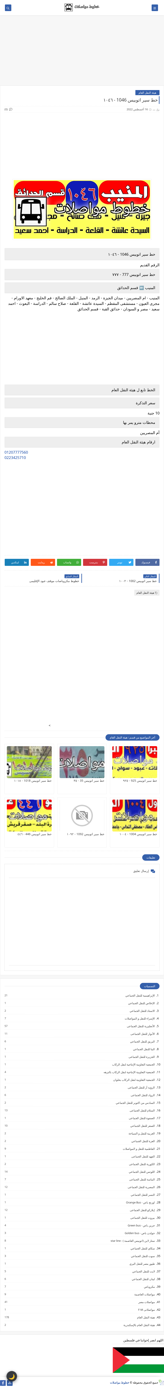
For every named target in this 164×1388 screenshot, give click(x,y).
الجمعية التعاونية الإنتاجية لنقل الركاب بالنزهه (129, 1072)
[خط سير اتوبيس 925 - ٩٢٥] (134, 762)
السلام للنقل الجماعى (142, 1110)
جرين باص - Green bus (141, 1225)
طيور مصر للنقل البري (142, 1264)
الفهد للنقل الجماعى (143, 1156)
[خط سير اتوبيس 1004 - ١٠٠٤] (134, 816)
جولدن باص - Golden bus (139, 1233)
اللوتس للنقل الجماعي (141, 1172)
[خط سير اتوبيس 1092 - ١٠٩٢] (82, 816)
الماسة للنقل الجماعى (142, 1179)
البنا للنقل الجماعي (144, 1049)
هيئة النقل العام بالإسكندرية (139, 1325)
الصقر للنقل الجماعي (142, 1126)
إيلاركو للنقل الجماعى (142, 1210)
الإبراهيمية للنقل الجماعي (140, 995)
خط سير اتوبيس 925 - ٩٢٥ (140, 781)
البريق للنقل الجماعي (142, 1041)
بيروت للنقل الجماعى (142, 1218)
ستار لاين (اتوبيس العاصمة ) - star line (132, 1241)
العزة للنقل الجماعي (143, 1141)
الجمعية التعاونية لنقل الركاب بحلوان (134, 1080)
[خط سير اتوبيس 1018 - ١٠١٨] (29, 762)
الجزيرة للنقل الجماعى (141, 1057)
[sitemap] (10, 1383)
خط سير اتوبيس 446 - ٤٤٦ (35, 834)
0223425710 (15, 457)
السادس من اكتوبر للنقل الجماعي (135, 1103)
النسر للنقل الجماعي (142, 1195)
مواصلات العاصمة (144, 1294)
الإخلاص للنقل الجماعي (141, 1003)
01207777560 (16, 452)
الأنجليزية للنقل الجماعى (140, 1026)
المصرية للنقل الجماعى (141, 1187)
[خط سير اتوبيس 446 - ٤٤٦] (29, 816)
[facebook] (3, 1383)
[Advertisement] (82, 52)
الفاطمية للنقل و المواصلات (138, 1149)
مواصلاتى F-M (146, 1310)
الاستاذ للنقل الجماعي (142, 1011)
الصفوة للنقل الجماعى (141, 1118)
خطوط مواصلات (119, 1382)
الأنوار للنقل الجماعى (142, 1034)
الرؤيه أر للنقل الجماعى (141, 1087)
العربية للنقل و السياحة (141, 1133)
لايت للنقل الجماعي (143, 1271)
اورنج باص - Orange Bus (140, 1202)
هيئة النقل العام (147, 93)
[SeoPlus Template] (161, 1382)
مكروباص (149, 1287)
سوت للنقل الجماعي (142, 1256)
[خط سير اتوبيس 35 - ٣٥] (82, 762)
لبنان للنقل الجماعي (143, 1279)
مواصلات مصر (146, 1302)
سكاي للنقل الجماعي (142, 1248)
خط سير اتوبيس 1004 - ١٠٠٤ (138, 834)
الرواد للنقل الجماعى (142, 1095)
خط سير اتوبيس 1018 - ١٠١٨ (33, 781)
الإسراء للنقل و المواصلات (139, 1018)
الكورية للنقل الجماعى (142, 1164)
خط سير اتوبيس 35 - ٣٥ (89, 781)
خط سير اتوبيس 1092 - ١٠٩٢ (85, 834)
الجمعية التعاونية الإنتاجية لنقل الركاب (133, 1064)
